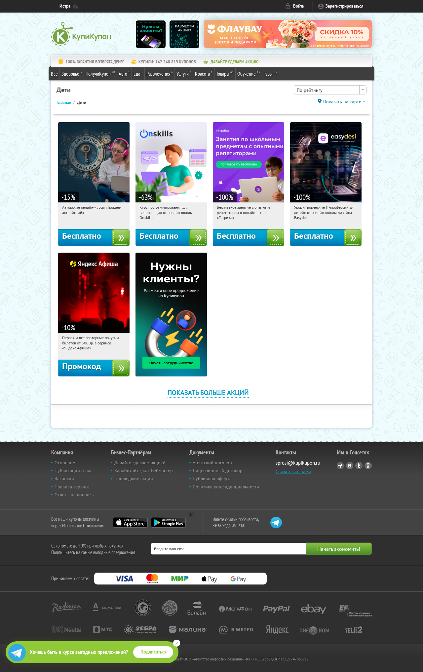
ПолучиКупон (100, 73)
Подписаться (153, 652)
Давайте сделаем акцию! (139, 463)
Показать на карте (342, 102)
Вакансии (64, 478)
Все (54, 73)
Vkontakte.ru (349, 465)
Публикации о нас (73, 471)
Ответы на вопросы (75, 495)
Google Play (168, 522)
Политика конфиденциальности (226, 487)
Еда (138, 73)
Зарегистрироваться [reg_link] (345, 6)
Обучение (248, 73)
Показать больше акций (208, 392)
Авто (124, 73)
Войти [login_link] (298, 6)
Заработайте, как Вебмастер (143, 471)
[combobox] (330, 89)
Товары (225, 73)
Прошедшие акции (133, 478)
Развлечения (159, 73)
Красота (203, 73)
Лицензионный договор (218, 471)
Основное (65, 463)
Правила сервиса (72, 487)
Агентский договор (212, 463)
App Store (130, 522)
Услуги (183, 73)
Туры (270, 73)
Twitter (359, 465)
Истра (64, 6)
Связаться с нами (293, 472)
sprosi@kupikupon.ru (298, 463)
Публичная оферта (212, 478)
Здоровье (71, 73)
